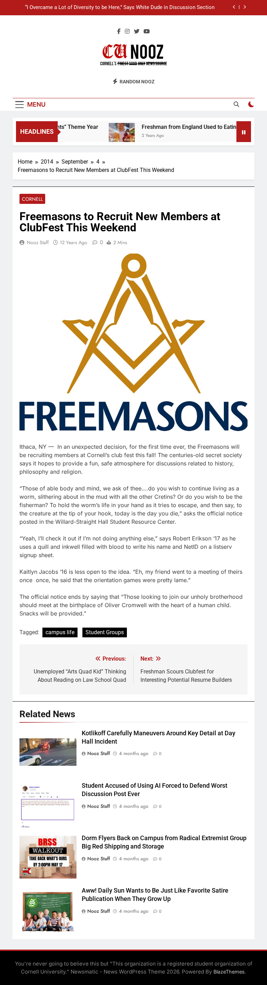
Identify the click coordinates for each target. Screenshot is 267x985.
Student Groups (105, 632)
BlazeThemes (229, 972)
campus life (60, 632)
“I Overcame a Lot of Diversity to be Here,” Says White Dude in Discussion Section (120, 7)
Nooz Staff (38, 242)
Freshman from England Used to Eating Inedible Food (199, 127)
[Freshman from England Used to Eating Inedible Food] (113, 136)
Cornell (32, 199)
